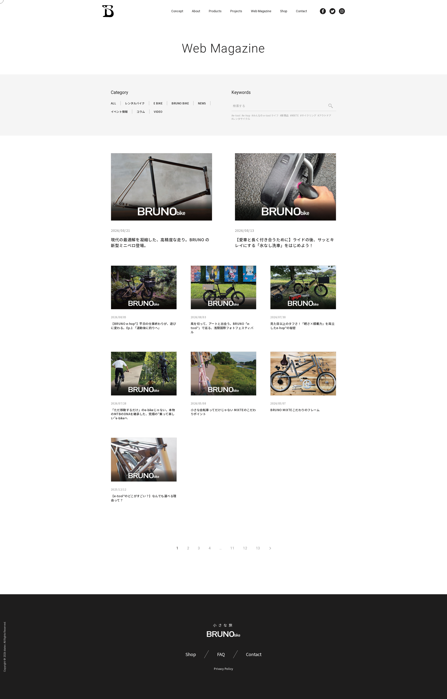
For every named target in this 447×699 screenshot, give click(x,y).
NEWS (202, 103)
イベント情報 (119, 111)
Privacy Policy (223, 669)
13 (258, 548)
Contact (301, 11)
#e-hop (246, 115)
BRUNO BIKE (180, 103)
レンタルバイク (135, 103)
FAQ (221, 654)
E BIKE (158, 103)
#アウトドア (324, 115)
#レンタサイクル (241, 118)
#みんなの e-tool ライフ (265, 115)
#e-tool (236, 115)
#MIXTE (294, 115)
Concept (177, 11)
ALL (113, 103)
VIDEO (158, 111)
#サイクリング (308, 115)
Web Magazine (261, 11)
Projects (236, 11)
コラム (141, 111)
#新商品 (284, 115)
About (196, 11)
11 (232, 548)
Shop (283, 11)
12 (245, 548)
